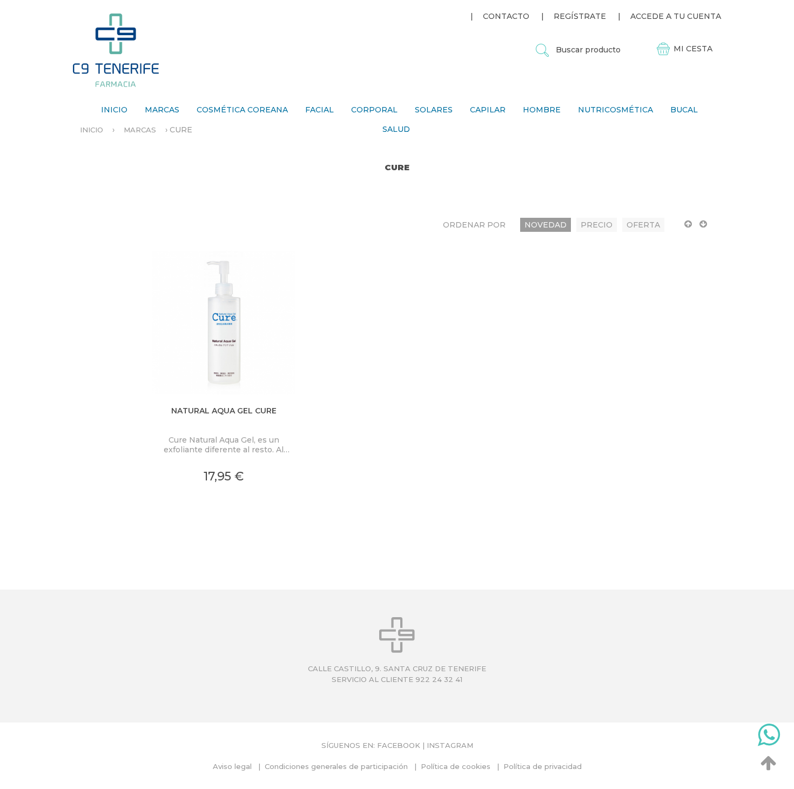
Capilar (488, 110)
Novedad (545, 225)
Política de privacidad (542, 766)
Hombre (542, 110)
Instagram (450, 745)
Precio (597, 225)
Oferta (643, 225)
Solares (434, 110)
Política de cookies (455, 766)
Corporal (374, 110)
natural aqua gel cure (224, 411)
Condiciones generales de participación (336, 766)
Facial (319, 110)
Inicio (114, 110)
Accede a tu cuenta (675, 16)
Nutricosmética (615, 110)
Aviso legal (232, 766)
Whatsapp (769, 737)
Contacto (506, 16)
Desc (703, 228)
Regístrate (580, 16)
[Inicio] (116, 50)
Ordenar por (474, 225)
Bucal (684, 110)
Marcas (162, 110)
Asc (688, 228)
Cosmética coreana (242, 110)
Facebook (398, 745)
